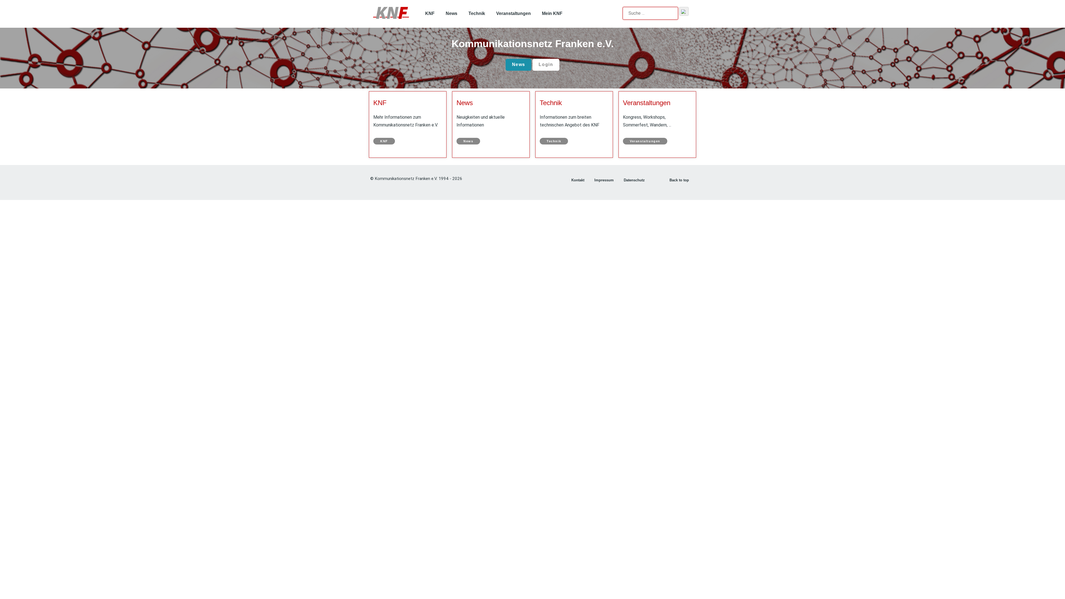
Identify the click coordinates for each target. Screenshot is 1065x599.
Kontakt (577, 180)
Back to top (680, 180)
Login (546, 64)
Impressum (604, 180)
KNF (380, 102)
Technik (551, 102)
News (518, 64)
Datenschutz (634, 180)
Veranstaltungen (646, 102)
